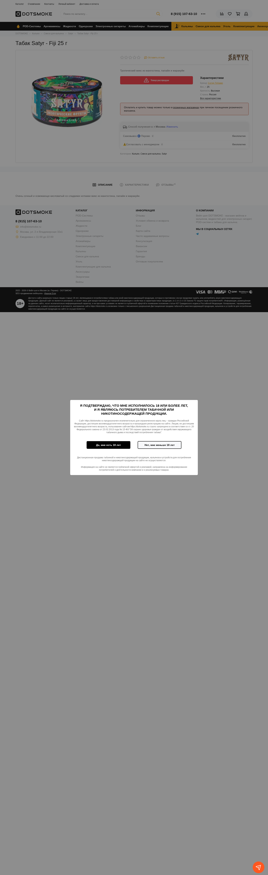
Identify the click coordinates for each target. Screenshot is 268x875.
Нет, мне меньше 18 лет (160, 445)
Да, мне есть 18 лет (108, 445)
